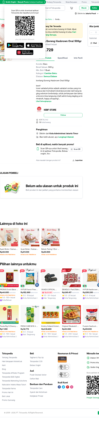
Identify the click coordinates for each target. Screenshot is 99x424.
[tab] (63, 58)
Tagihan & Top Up (37, 357)
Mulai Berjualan (71, 2)
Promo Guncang (8, 400)
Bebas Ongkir (35, 365)
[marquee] (59, 30)
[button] (87, 13)
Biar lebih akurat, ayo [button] (57, 137)
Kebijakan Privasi (36, 396)
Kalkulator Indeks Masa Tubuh (14, 385)
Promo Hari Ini (7, 392)
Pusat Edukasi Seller (38, 375)
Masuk (83, 8)
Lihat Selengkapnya (43, 101)
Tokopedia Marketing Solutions (14, 381)
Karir (4, 365)
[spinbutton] (96, 32)
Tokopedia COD (36, 361)
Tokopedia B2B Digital (11, 377)
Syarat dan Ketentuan (38, 392)
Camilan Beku (47, 19)
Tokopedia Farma (9, 388)
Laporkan (78, 160)
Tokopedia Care (36, 388)
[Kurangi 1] (91, 32)
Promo (84, 2)
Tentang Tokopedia (54, 2)
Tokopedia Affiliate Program (13, 373)
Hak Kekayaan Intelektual (12, 361)
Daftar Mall (34, 379)
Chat (95, 43)
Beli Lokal (6, 396)
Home (2, 19)
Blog (4, 369)
